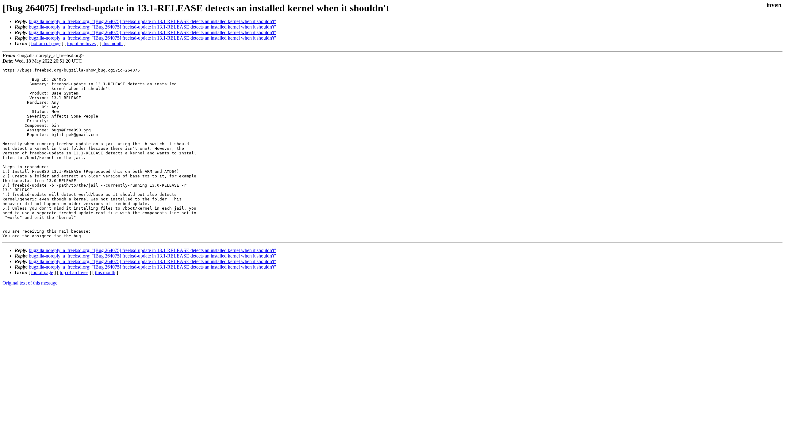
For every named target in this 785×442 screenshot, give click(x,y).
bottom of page (45, 43)
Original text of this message (29, 282)
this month (112, 43)
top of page (42, 272)
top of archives (81, 43)
